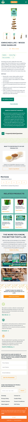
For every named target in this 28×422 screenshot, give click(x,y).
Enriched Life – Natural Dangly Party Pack (19, 224)
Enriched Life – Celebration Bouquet (6, 208)
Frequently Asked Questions (14, 133)
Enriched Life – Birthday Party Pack (6, 224)
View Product (5, 211)
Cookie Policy (9, 420)
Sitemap (3, 395)
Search (23, 2)
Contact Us (17, 395)
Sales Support (5, 404)
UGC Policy (17, 404)
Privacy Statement (17, 420)
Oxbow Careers (5, 401)
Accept (14, 417)
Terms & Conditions (19, 401)
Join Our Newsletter (9, 377)
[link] (6, 48)
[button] (26, 408)
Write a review (15, 48)
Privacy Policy (5, 398)
